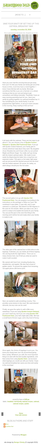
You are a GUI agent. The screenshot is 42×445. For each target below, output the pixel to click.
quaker (26, 403)
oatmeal (36, 401)
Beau (7, 424)
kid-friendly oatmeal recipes (23, 401)
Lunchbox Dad (9, 426)
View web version (21, 415)
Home (21, 413)
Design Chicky (19, 442)
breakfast (10, 401)
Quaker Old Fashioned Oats (21, 144)
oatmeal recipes (18, 403)
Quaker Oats (22, 359)
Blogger (23, 435)
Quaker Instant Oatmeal (30, 311)
